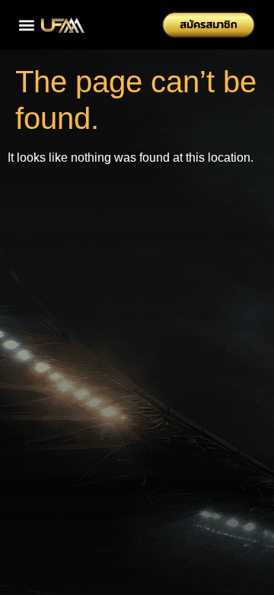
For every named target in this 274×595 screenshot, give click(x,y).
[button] (26, 24)
